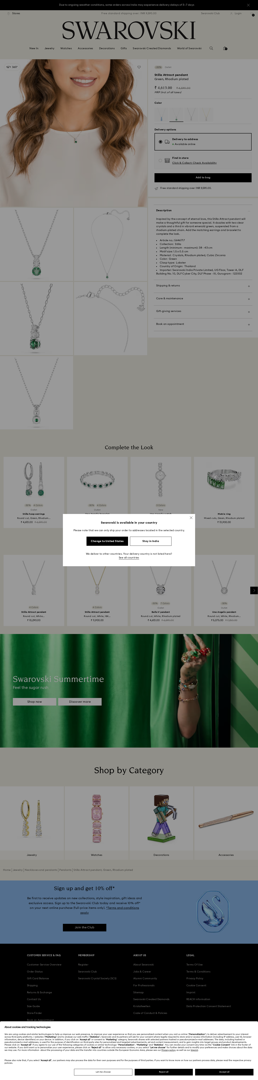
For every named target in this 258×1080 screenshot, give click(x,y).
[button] (191, 517)
